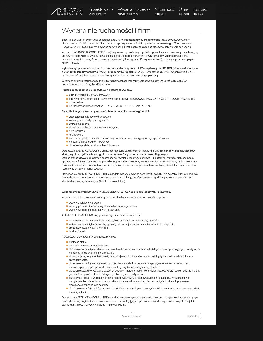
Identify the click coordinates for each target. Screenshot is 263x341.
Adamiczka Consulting (67, 12)
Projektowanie (101, 11)
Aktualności (164, 11)
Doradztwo (193, 315)
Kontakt (200, 11)
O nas (184, 11)
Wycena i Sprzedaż (134, 11)
